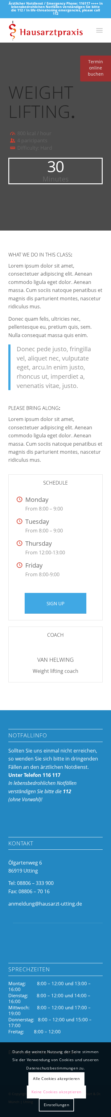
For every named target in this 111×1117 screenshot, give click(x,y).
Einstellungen (56, 1104)
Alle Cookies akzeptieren (56, 1078)
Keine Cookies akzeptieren (56, 1091)
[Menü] (99, 30)
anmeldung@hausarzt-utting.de (45, 903)
